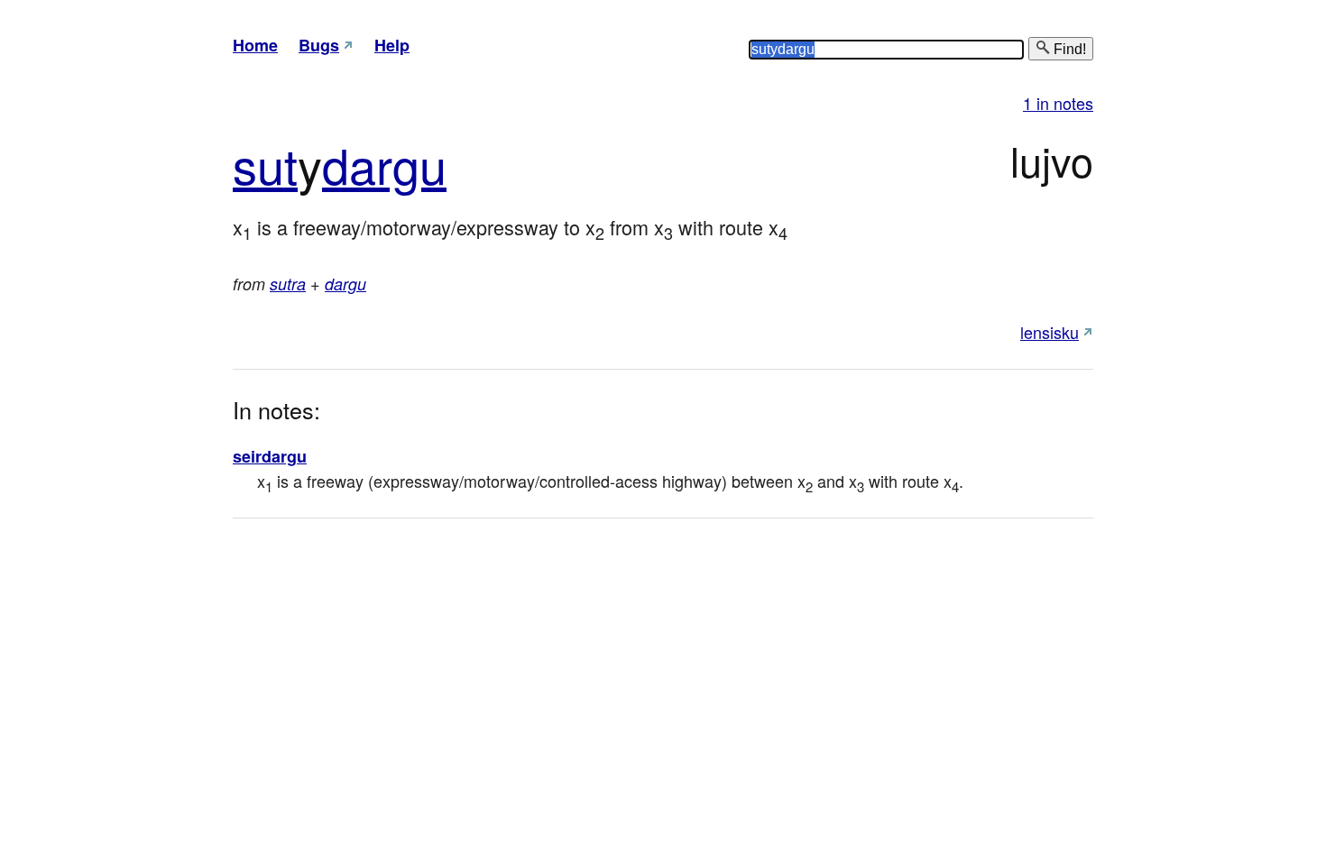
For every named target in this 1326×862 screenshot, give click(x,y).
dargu (384, 163)
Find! (1068, 49)
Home (255, 45)
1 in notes (1058, 103)
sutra (288, 283)
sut (265, 163)
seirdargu (270, 456)
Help (392, 45)
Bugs (319, 45)
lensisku (1049, 332)
